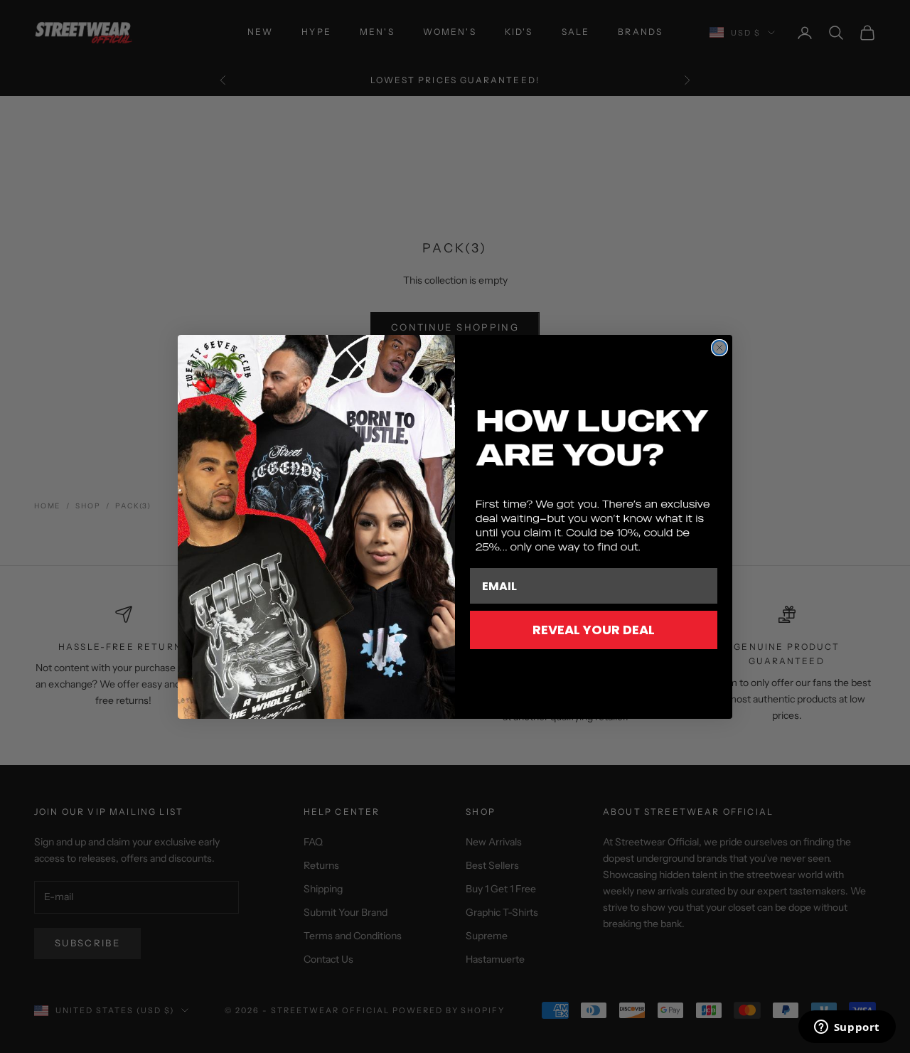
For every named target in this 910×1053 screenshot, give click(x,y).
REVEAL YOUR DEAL (593, 629)
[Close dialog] (719, 348)
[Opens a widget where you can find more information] (847, 1028)
